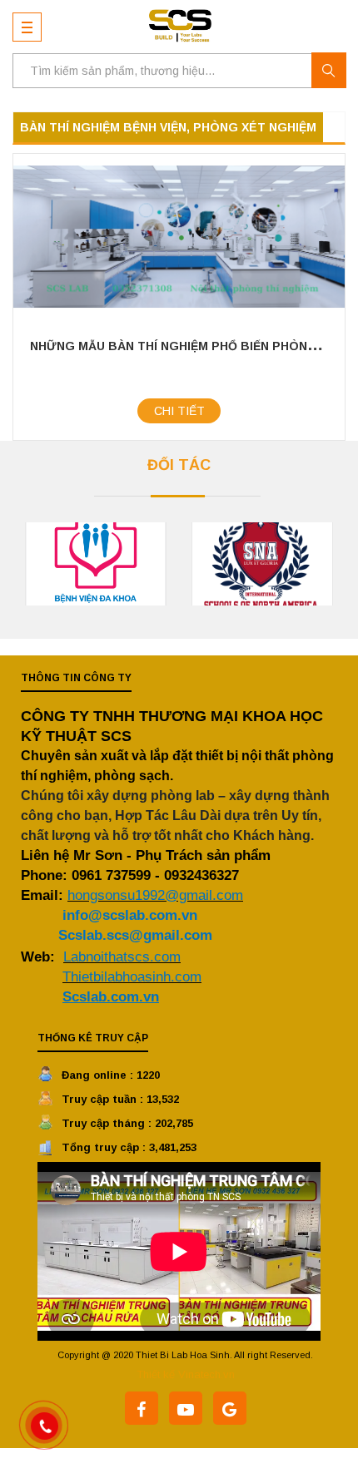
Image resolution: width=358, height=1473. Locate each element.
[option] (96, 564)
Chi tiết (179, 411)
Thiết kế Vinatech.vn (186, 1374)
